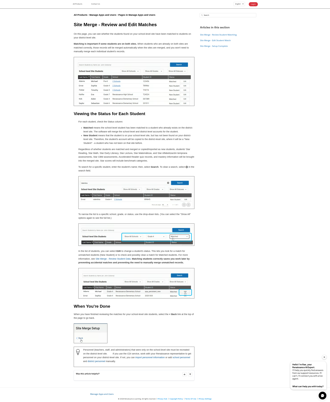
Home (77, 4)
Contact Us (95, 4)
